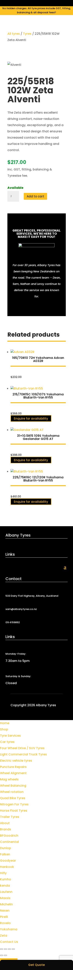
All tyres (13, 33)
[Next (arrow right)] (5, 955)
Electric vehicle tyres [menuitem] (16, 760)
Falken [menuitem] (5, 854)
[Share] (9, 949)
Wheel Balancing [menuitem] (13, 785)
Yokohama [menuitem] (8, 929)
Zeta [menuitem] (3, 935)
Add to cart (35, 196)
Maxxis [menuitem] (5, 898)
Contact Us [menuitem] (9, 942)
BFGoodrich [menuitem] (9, 835)
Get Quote (36, 965)
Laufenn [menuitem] (6, 892)
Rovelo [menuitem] (5, 923)
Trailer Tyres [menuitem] (9, 817)
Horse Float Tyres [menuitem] (13, 810)
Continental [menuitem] (9, 842)
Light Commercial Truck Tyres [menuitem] (23, 754)
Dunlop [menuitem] (5, 848)
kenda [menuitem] (5, 885)
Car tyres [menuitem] (7, 742)
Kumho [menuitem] (5, 879)
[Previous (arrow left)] (1, 955)
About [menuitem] (5, 823)
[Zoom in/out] (1, 949)
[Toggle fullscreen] (5, 949)
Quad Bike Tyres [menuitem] (12, 798)
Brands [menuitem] (5, 829)
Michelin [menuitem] (6, 904)
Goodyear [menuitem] (8, 860)
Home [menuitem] (4, 723)
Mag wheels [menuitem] (9, 779)
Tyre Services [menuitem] (10, 735)
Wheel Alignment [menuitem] (13, 773)
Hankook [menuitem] (7, 867)
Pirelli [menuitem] (4, 917)
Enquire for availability (31, 418)
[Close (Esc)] (13, 949)
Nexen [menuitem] (5, 910)
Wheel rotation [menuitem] (12, 792)
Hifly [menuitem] (3, 873)
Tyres (27, 33)
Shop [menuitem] (4, 729)
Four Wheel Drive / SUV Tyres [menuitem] (22, 748)
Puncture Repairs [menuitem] (13, 767)
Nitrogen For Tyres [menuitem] (14, 804)
